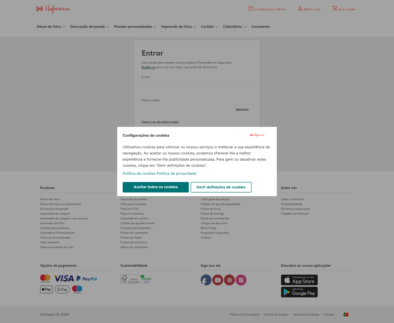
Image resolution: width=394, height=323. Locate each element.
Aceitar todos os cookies (156, 187)
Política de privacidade (176, 173)
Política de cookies (139, 173)
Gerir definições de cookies (221, 187)
